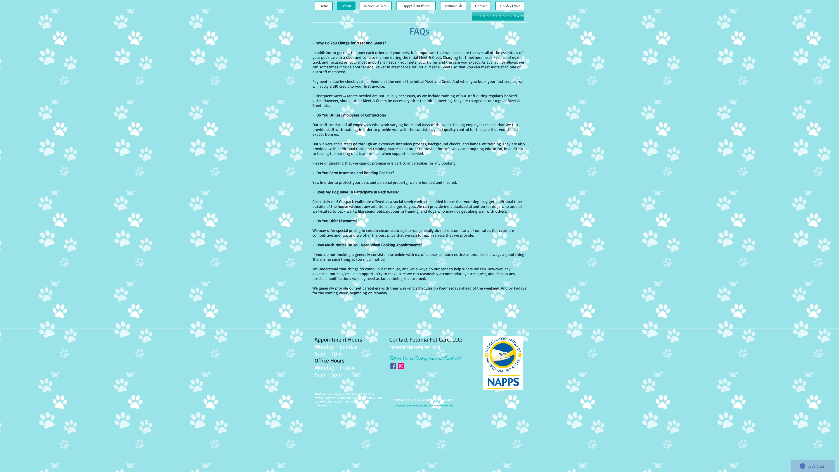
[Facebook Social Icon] (393, 366)
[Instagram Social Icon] (401, 366)
